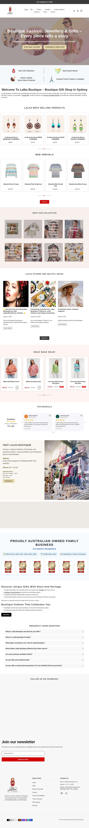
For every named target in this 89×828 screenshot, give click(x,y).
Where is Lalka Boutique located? (18, 637)
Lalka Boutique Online (68, 819)
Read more (7, 328)
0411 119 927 (13, 467)
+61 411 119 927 (69, 784)
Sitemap (34, 805)
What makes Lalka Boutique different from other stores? (26, 648)
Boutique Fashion (32, 47)
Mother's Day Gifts (37, 789)
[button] (38, 195)
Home (34, 782)
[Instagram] (66, 793)
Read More (6, 614)
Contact (34, 792)
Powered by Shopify (78, 819)
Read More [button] (27, 428)
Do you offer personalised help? (18, 660)
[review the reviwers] (50, 415)
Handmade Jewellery (55, 47)
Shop (33, 786)
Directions (8, 481)
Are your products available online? (19, 654)
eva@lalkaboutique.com (71, 782)
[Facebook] (61, 793)
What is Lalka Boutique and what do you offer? (23, 631)
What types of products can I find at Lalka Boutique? (25, 643)
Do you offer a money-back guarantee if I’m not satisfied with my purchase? (34, 665)
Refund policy (36, 802)
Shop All (44, 201)
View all (44, 338)
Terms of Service (37, 799)
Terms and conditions (38, 795)
